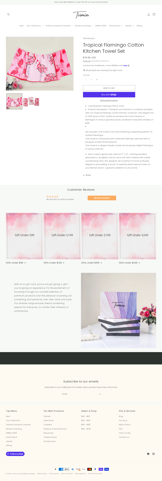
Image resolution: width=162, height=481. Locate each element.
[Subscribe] (99, 394)
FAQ (121, 429)
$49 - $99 (85, 416)
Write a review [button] (101, 198)
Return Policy (125, 424)
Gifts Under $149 (53, 262)
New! (8, 416)
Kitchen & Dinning (14, 429)
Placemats (48, 433)
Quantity (86, 75)
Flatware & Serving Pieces (55, 429)
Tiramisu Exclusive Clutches (18, 424)
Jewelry (9, 441)
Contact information (95, 473)
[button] (8, 14)
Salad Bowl (49, 420)
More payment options (109, 100)
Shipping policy (80, 473)
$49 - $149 (85, 420)
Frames (47, 416)
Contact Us (124, 437)
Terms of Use (125, 433)
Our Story (123, 420)
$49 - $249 (86, 429)
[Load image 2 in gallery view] (31, 101)
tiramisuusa (16, 474)
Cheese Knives (50, 437)
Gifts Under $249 (128, 262)
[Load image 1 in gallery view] (14, 101)
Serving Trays (50, 441)
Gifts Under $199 (90, 262)
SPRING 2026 (11, 433)
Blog (121, 416)
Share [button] (88, 175)
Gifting (9, 445)
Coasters (48, 424)
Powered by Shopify (28, 474)
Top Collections (13, 420)
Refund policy (42, 473)
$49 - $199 (85, 424)
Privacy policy (54, 473)
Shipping (86, 61)
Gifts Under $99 (14, 262)
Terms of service (67, 473)
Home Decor (11, 437)
